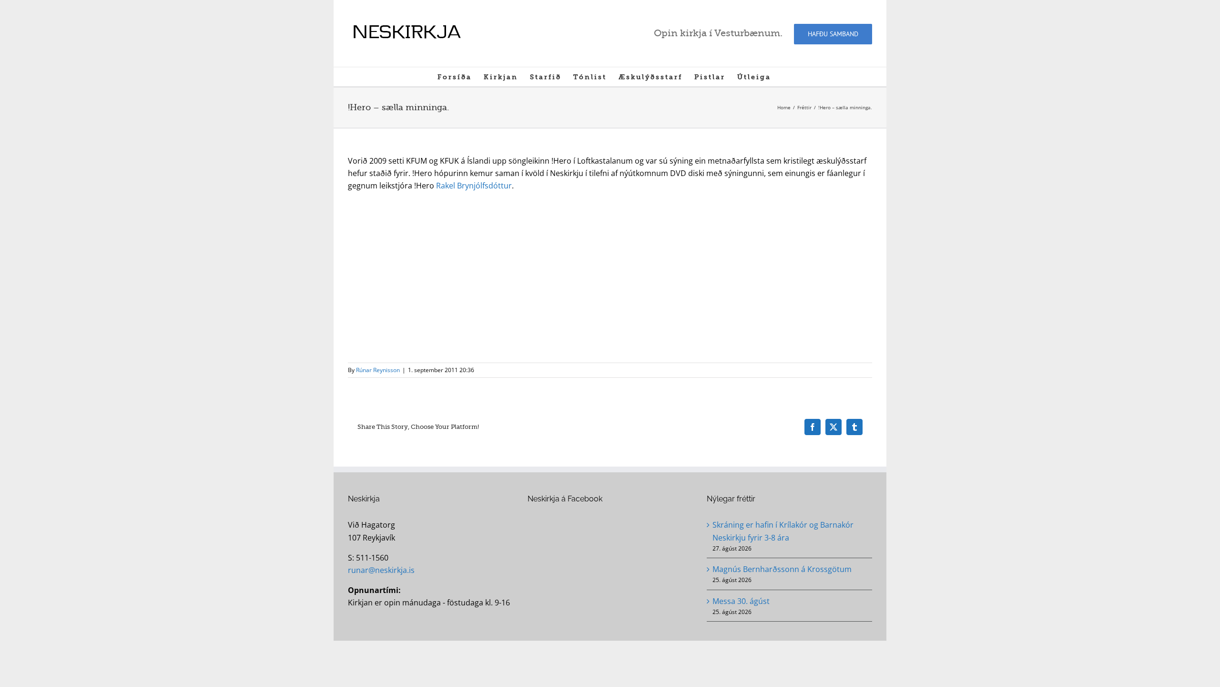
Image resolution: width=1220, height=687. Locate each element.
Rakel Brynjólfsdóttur (474, 185)
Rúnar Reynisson (378, 370)
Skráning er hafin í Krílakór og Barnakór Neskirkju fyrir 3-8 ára (783, 531)
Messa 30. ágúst (741, 601)
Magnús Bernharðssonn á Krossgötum (782, 569)
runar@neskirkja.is (381, 570)
